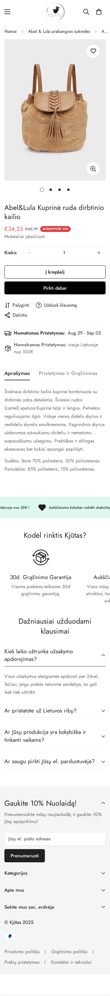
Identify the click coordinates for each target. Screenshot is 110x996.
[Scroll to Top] (99, 965)
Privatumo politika (22, 951)
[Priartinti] (93, 168)
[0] (99, 11)
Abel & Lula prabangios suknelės (59, 31)
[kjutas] (55, 12)
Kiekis (10, 252)
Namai (10, 31)
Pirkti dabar (55, 288)
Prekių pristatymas (21, 962)
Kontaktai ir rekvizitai (71, 962)
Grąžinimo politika (69, 951)
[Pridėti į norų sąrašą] (93, 51)
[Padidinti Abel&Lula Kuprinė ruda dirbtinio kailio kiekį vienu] (98, 252)
